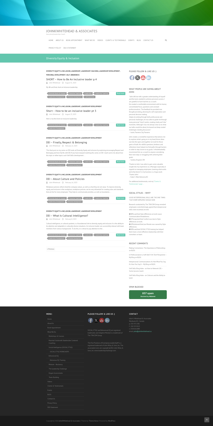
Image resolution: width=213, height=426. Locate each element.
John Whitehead (54, 83)
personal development (56, 75)
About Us (60, 40)
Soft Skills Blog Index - (137, 268)
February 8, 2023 (70, 219)
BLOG (139, 40)
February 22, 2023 (71, 146)
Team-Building (54, 377)
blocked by (151, 295)
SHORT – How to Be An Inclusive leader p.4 (71, 79)
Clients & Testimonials (116, 40)
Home (51, 40)
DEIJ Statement (69, 48)
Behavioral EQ (54, 356)
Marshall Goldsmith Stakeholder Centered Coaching (63, 341)
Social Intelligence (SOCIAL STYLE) (61, 347)
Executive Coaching (75, 93)
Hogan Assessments (56, 373)
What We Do (90, 40)
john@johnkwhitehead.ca (142, 331)
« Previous (50, 249)
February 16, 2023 (71, 182)
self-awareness (89, 97)
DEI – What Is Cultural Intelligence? (67, 215)
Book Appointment (74, 40)
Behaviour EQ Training (57, 360)
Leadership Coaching (89, 71)
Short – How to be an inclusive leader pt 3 (71, 111)
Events (131, 40)
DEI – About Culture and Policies (65, 179)
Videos (100, 40)
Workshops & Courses (56, 336)
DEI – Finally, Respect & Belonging (66, 142)
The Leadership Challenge (58, 369)
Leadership (75, 71)
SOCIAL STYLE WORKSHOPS (59, 352)
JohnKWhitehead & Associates (71, 31)
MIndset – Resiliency (56, 364)
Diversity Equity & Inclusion (58, 71)
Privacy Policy (55, 48)
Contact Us (148, 40)
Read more (120, 93)
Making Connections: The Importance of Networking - (147, 248)
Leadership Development (109, 71)
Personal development (74, 97)
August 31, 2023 (70, 83)
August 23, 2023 (70, 114)
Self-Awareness (73, 75)
